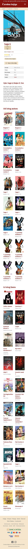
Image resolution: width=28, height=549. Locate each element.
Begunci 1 (6, 128)
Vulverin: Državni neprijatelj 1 (18, 420)
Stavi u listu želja (12, 63)
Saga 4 (17, 212)
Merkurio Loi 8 (7, 486)
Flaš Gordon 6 (19, 442)
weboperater (17, 546)
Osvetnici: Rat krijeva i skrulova (19, 396)
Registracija (11, 1)
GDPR (14, 525)
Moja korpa (24, 1)
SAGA (15, 77)
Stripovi (9, 519)
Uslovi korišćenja (14, 523)
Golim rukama (7, 306)
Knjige (4, 519)
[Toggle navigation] (25, 4)
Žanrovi (16, 9)
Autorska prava (7, 523)
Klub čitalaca (10, 521)
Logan (17, 170)
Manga (14, 519)
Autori (3, 9)
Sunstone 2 (18, 306)
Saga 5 (5, 232)
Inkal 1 (5, 372)
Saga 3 (5, 212)
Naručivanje (5, 525)
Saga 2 (17, 192)
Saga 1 (5, 192)
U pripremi (9, 9)
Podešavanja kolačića (20, 525)
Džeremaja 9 (19, 506)
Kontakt (10, 525)
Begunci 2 (18, 128)
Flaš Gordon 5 (19, 486)
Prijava (6, 1)
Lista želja (18, 1)
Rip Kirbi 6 (18, 348)
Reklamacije (21, 523)
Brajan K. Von (10, 52)
